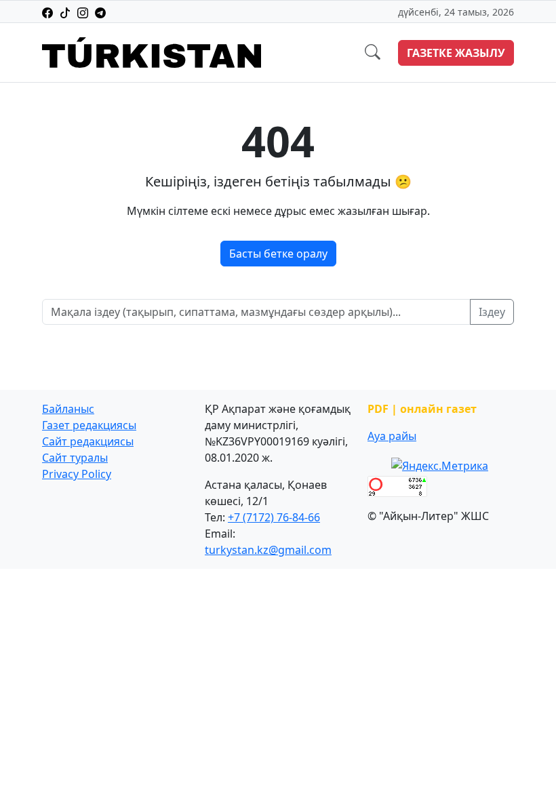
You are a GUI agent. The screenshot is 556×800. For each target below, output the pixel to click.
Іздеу (492, 311)
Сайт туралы (75, 457)
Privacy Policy (76, 473)
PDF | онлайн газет (422, 408)
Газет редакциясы (89, 425)
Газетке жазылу (456, 52)
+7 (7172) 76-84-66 (274, 517)
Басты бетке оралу (278, 253)
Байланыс (68, 408)
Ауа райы (392, 435)
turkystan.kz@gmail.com (268, 549)
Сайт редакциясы (88, 441)
